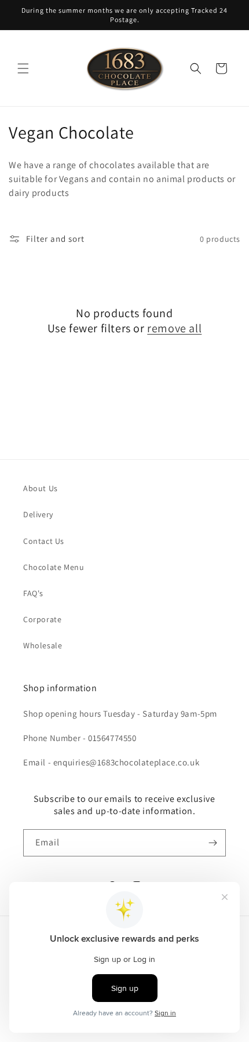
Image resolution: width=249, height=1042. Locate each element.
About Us (40, 488)
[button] (23, 68)
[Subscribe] (212, 842)
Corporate (42, 619)
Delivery (38, 514)
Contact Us (43, 541)
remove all (174, 328)
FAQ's (33, 593)
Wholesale (42, 645)
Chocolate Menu (53, 567)
